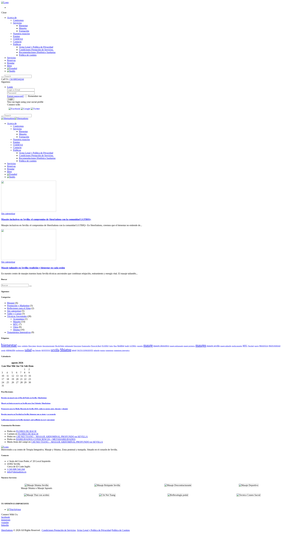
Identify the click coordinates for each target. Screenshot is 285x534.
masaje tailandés (225, 346)
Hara (115, 346)
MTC (15, 324)
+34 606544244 (16, 79)
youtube (5, 522)
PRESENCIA (263, 346)
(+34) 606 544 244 (16, 469)
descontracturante (48, 346)
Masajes (17, 321)
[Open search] (2, 116)
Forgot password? (15, 96)
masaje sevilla (213, 346)
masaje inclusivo (189, 346)
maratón (140, 346)
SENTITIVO (45, 350)
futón (111, 346)
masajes (200, 345)
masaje (148, 345)
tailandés (97, 350)
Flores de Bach (96, 346)
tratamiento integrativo (122, 350)
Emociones (77, 346)
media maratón (237, 346)
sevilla (55, 350)
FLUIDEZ (105, 346)
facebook (5, 517)
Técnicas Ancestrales (17, 316)
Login (10, 87)
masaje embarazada (176, 346)
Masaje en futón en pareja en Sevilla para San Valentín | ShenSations (25, 403)
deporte (39, 346)
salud (28, 350)
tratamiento (109, 350)
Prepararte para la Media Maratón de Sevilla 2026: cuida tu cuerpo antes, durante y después (34, 409)
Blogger (11, 303)
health (127, 346)
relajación (10, 350)
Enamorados (86, 346)
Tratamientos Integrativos (19, 332)
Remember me (35, 96)
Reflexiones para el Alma (19, 308)
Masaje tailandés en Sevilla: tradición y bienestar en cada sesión (33, 267)
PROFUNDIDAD (274, 346)
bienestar (9, 345)
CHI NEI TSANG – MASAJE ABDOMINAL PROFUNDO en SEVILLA (52, 436)
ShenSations (7, 530)
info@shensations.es (16, 472)
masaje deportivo (161, 346)
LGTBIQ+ (133, 346)
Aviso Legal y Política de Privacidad (94, 530)
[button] (15, 108)
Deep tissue (32, 346)
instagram (5, 520)
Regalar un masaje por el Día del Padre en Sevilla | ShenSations (24, 398)
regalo (3, 350)
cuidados (25, 346)
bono (19, 346)
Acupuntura (18, 319)
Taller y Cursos (14, 313)
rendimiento (20, 350)
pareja (256, 346)
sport (74, 350)
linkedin (5, 525)
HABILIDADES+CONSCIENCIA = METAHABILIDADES (45, 439)
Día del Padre (59, 346)
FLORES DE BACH (26, 431)
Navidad (251, 346)
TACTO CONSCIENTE (85, 350)
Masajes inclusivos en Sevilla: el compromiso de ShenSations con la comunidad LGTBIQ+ (46, 219)
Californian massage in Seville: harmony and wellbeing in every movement (28, 420)
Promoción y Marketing (18, 305)
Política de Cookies (121, 530)
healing (120, 346)
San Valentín (36, 350)
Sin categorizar (8, 213)
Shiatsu (16, 329)
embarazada (69, 346)
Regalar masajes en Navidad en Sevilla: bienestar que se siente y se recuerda (28, 414)
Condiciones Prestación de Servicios (59, 530)
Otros (15, 327)
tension (102, 350)
